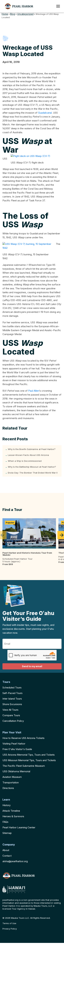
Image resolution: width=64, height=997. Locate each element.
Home (5, 14)
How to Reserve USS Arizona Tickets (23, 738)
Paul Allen (33, 390)
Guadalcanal (45, 112)
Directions (8, 788)
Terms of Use (9, 923)
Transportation (10, 782)
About (5, 850)
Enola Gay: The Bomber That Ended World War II (32, 472)
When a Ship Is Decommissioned (25, 461)
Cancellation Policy (13, 720)
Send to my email (32, 666)
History (6, 805)
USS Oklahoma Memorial (16, 771)
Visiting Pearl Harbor (13, 743)
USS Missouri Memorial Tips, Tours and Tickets (29, 760)
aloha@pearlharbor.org (15, 861)
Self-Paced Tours (12, 693)
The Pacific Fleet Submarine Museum (23, 765)
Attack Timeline (11, 810)
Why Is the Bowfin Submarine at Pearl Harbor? (31, 449)
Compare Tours (11, 715)
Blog (12, 14)
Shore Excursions (12, 704)
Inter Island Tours (12, 698)
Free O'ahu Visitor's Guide (17, 749)
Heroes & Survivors (13, 816)
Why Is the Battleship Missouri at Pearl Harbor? (32, 466)
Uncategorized (25, 14)
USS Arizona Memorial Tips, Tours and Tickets (28, 754)
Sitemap (7, 833)
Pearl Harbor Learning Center (18, 827)
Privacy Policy (9, 929)
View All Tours (10, 709)
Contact (6, 855)
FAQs (5, 821)
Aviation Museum (12, 776)
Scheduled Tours (11, 687)
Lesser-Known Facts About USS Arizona (28, 455)
